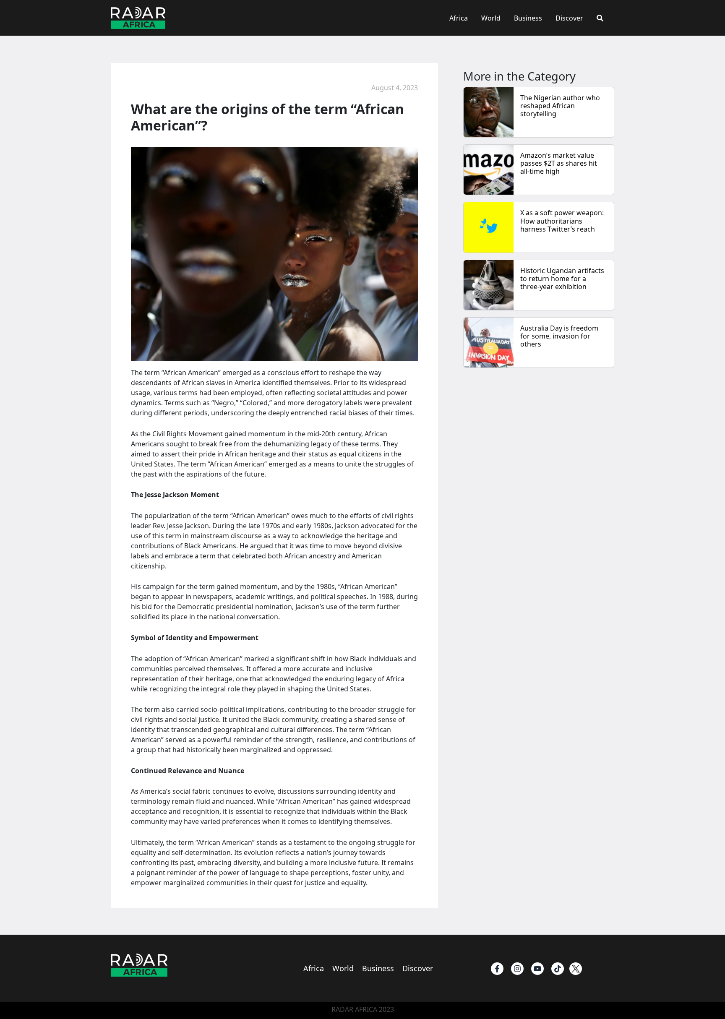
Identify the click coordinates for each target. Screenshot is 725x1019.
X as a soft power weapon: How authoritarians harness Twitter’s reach (562, 220)
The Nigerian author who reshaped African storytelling (560, 105)
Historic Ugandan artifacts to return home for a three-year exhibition (562, 278)
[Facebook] (497, 968)
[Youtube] (537, 968)
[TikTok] (557, 968)
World (491, 18)
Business (528, 18)
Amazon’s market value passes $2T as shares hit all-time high (558, 163)
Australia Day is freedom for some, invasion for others (559, 336)
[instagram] (517, 968)
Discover (569, 18)
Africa (458, 18)
